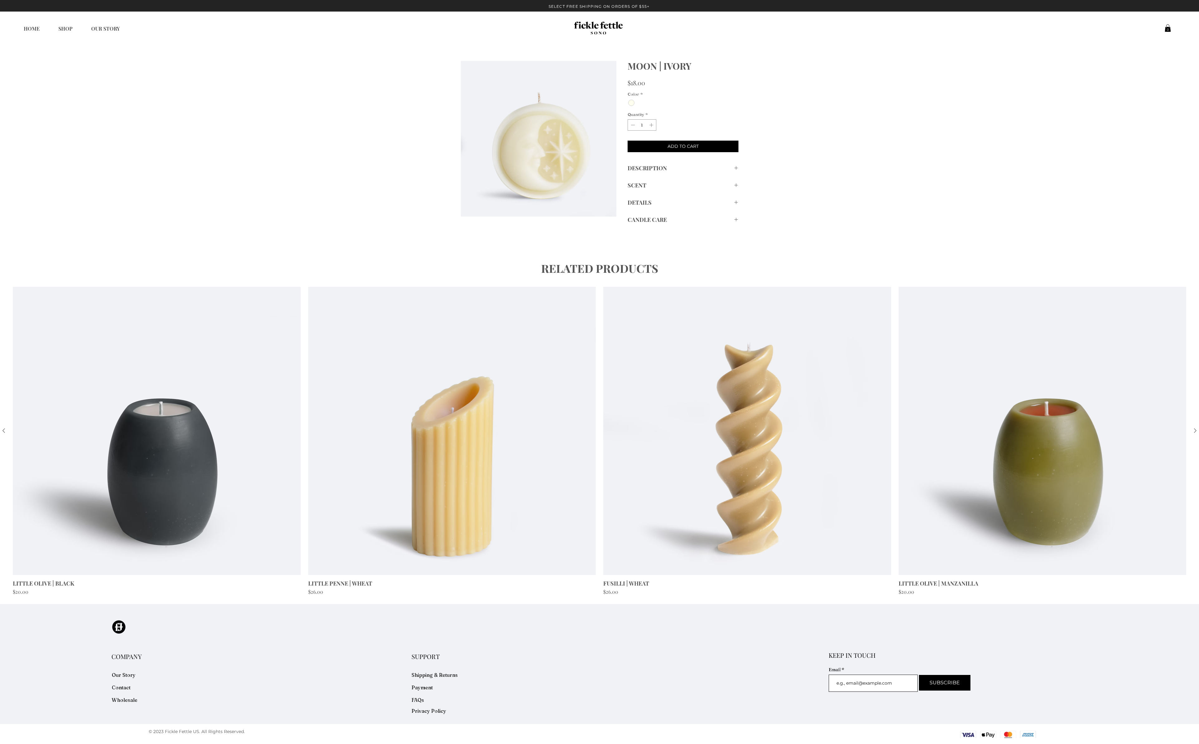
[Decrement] (632, 125)
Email (835, 669)
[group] (599, 441)
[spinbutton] (642, 125)
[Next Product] (1195, 430)
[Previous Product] (3, 430)
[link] (1168, 28)
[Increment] (652, 125)
